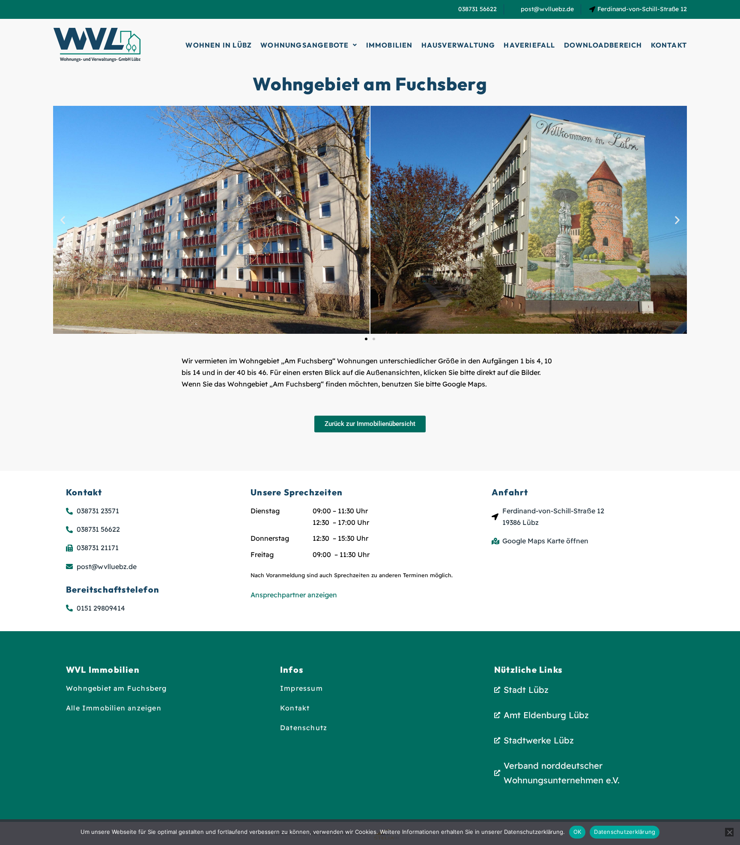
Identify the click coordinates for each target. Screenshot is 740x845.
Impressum (301, 688)
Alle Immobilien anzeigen (113, 708)
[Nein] (729, 832)
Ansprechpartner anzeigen (294, 594)
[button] (308, 45)
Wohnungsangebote (304, 45)
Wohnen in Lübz (218, 45)
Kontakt (669, 45)
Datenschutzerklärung (624, 831)
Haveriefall (529, 45)
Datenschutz (303, 727)
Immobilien (389, 45)
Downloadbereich (603, 45)
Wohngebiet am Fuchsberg (116, 688)
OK (577, 831)
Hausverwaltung (458, 45)
